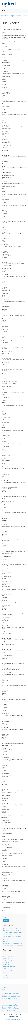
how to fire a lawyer (6, 995)
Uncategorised (6, 977)
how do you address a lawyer (8, 1007)
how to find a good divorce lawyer (9, 1005)
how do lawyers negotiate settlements (10, 993)
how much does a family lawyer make (10, 1004)
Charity (4, 954)
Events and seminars (8, 960)
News (4, 968)
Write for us (4, 987)
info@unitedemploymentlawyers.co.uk (14, 1019)
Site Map (3, 989)
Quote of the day (7, 973)
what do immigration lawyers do (9, 998)
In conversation (6, 964)
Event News (6, 958)
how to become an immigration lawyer (10, 996)
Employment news (7, 956)
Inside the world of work (9, 966)
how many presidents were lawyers (10, 1008)
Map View (3, 32)
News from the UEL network (10, 970)
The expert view (7, 975)
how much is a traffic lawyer (8, 999)
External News (6, 962)
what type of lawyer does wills (8, 1010)
